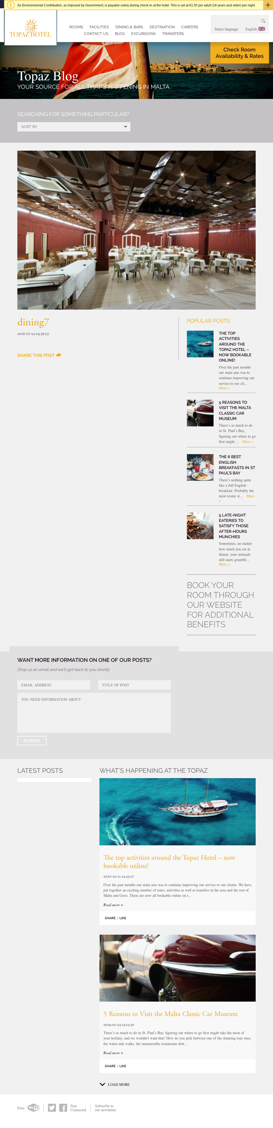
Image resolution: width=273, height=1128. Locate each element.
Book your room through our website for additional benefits (220, 604)
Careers (189, 27)
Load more (119, 1084)
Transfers (173, 33)
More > (224, 387)
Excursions (143, 33)
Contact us (96, 33)
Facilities (99, 27)
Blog (120, 33)
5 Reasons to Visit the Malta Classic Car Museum (170, 1014)
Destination (162, 27)
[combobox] (240, 29)
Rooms (76, 27)
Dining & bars (129, 27)
